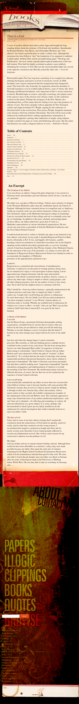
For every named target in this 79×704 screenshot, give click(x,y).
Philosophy (6, 665)
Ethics (4, 646)
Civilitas (5, 638)
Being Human (7, 633)
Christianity (7, 635)
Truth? (4, 675)
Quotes (39, 604)
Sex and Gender (8, 670)
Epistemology (7, 643)
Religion (5, 667)
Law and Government (10, 657)
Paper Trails (39, 545)
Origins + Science (9, 662)
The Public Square (9, 673)
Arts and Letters (8, 630)
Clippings (39, 575)
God (3, 651)
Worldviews (7, 681)
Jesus (4, 654)
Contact (39, 503)
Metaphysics (7, 659)
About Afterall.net (39, 492)
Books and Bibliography (39, 22)
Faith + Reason (8, 649)
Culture (5, 641)
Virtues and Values (9, 678)
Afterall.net (39, 5)
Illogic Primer (39, 560)
